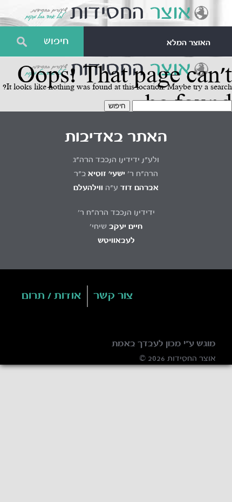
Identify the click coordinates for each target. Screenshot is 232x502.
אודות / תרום (51, 296)
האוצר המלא (188, 43)
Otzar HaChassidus (116, 13)
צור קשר (113, 296)
